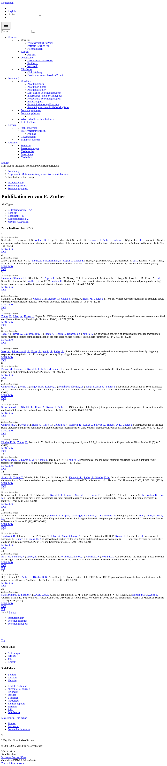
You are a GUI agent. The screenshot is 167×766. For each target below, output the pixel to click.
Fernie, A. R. (76, 477)
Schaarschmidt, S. (52, 260)
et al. (139, 240)
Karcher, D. (51, 386)
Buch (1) (12, 212)
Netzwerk (32, 66)
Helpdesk (13, 691)
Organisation (27, 57)
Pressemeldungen (30, 148)
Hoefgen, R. (75, 424)
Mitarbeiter (26, 69)
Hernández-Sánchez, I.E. (14, 278)
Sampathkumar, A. (95, 386)
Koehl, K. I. (39, 298)
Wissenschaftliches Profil (40, 43)
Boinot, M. (7, 369)
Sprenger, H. (52, 298)
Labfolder (13, 697)
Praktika (31, 133)
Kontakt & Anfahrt (17, 686)
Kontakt (25, 51)
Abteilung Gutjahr (36, 86)
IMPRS (12, 656)
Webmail (12, 706)
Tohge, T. (18, 477)
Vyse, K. (5, 333)
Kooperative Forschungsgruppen (44, 98)
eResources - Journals (19, 689)
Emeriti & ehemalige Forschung (43, 104)
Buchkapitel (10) (16, 215)
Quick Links (8, 646)
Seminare (25, 145)
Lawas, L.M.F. (28, 459)
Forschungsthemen (30, 113)
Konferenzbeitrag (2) (18, 218)
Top (3, 640)
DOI (3, 251)
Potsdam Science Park (38, 45)
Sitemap (12, 723)
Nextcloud (13, 700)
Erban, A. (37, 260)
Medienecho (27, 151)
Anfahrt (31, 54)
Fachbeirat (32, 63)
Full (3, 568)
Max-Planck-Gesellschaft (40, 60)
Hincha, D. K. (114, 424)
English (12, 11)
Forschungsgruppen (31, 110)
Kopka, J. (68, 260)
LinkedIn (12, 677)
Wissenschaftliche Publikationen (37, 119)
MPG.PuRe (7, 248)
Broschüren (27, 154)
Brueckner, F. (61, 424)
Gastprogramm (28, 136)
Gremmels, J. (94, 240)
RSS (10, 709)
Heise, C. (24, 386)
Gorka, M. (24, 424)
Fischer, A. (17, 333)
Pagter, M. (46, 369)
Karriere (12, 125)
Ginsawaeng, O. (9, 386)
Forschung (13, 78)
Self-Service (14, 712)
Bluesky (12, 674)
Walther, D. (40, 240)
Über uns (12, 37)
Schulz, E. (6, 477)
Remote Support (16, 703)
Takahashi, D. (8, 536)
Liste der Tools (28, 122)
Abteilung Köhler (36, 89)
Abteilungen (14, 653)
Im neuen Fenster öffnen (13, 757)
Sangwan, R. (37, 386)
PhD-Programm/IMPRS (33, 130)
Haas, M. (88, 298)
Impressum (13, 726)
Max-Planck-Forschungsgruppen (44, 92)
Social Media (8, 668)
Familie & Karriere (30, 139)
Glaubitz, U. (27, 407)
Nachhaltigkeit (34, 48)
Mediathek (26, 157)
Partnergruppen (35, 101)
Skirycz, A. (100, 424)
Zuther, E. (108, 240)
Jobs (10, 659)
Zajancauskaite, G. (33, 333)
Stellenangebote (29, 127)
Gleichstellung (34, 72)
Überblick (26, 81)
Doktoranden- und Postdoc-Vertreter (46, 75)
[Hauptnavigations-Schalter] (5, 26)
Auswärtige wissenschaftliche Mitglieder (48, 107)
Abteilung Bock (35, 84)
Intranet (12, 694)
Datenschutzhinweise (19, 729)
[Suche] (40, 15)
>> (14, 612)
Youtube (12, 680)
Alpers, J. (119, 240)
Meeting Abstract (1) (18, 221)
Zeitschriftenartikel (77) (20, 210)
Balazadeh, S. (74, 333)
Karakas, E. (20, 369)
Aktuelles (13, 142)
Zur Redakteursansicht (12, 763)
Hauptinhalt (7, 2)
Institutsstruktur (16, 182)
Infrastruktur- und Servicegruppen (44, 95)
